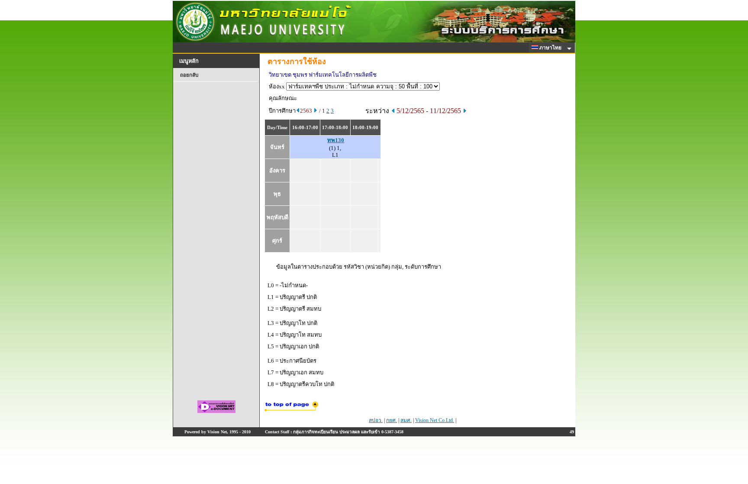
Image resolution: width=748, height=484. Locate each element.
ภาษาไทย (551, 48)
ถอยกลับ (189, 75)
